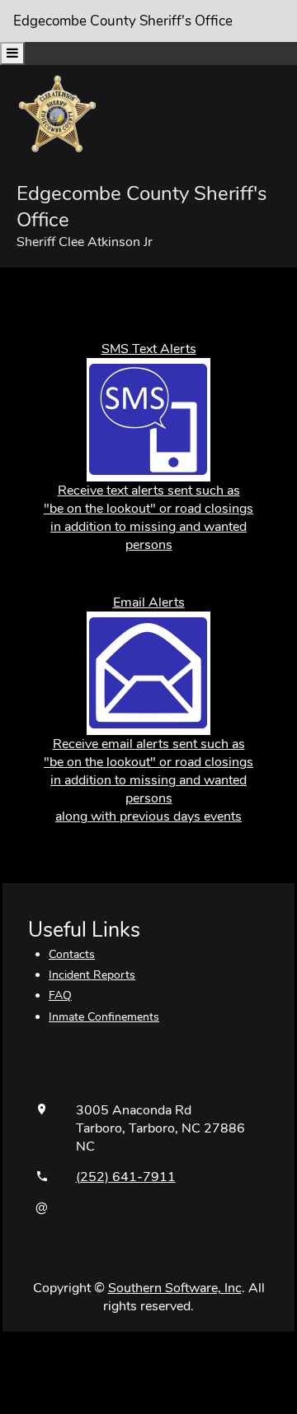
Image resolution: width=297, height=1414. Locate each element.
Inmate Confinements (104, 1017)
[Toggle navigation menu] (12, 53)
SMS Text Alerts (148, 349)
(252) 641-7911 (126, 1177)
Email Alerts (149, 602)
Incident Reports (92, 975)
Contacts (72, 954)
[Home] (57, 114)
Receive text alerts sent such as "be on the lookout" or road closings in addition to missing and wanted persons (148, 517)
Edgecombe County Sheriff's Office (123, 21)
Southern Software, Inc (175, 1288)
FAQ (60, 995)
